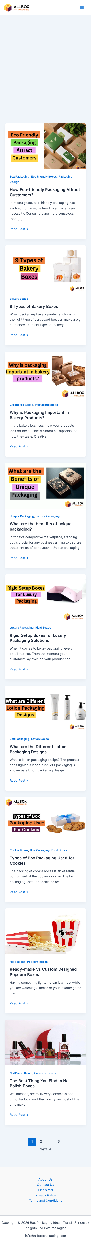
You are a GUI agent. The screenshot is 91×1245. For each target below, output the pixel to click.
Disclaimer (45, 1190)
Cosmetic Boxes (45, 1073)
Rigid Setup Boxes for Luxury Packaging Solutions (38, 638)
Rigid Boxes (43, 627)
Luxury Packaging (48, 516)
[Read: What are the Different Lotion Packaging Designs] (45, 708)
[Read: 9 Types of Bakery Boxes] (45, 268)
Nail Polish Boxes (21, 1073)
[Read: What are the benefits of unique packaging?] (45, 485)
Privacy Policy (45, 1195)
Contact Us (45, 1185)
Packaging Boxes (46, 404)
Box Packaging (19, 176)
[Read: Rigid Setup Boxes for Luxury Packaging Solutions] (45, 597)
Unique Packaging (22, 516)
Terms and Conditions (45, 1201)
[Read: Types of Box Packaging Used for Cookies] (45, 820)
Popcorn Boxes (37, 961)
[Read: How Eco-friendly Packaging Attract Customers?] (45, 146)
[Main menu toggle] (82, 7)
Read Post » (19, 228)
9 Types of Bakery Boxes (34, 306)
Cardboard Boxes (21, 404)
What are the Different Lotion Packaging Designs (38, 749)
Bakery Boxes (19, 298)
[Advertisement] (45, 75)
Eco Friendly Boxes (44, 176)
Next (46, 1149)
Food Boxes (59, 850)
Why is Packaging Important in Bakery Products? (39, 415)
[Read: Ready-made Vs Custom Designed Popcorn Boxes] (45, 931)
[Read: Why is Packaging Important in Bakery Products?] (45, 374)
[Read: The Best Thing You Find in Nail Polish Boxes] (45, 1042)
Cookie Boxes (19, 850)
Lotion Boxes (40, 739)
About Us (45, 1179)
